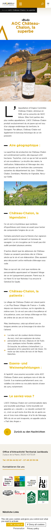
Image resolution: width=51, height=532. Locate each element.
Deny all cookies (36, 524)
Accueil (5, 10)
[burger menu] (20, 4)
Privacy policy (33, 528)
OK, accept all (16, 524)
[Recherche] (42, 4)
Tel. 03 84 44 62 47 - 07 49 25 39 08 (20, 460)
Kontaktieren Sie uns (14, 467)
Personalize (18, 528)
